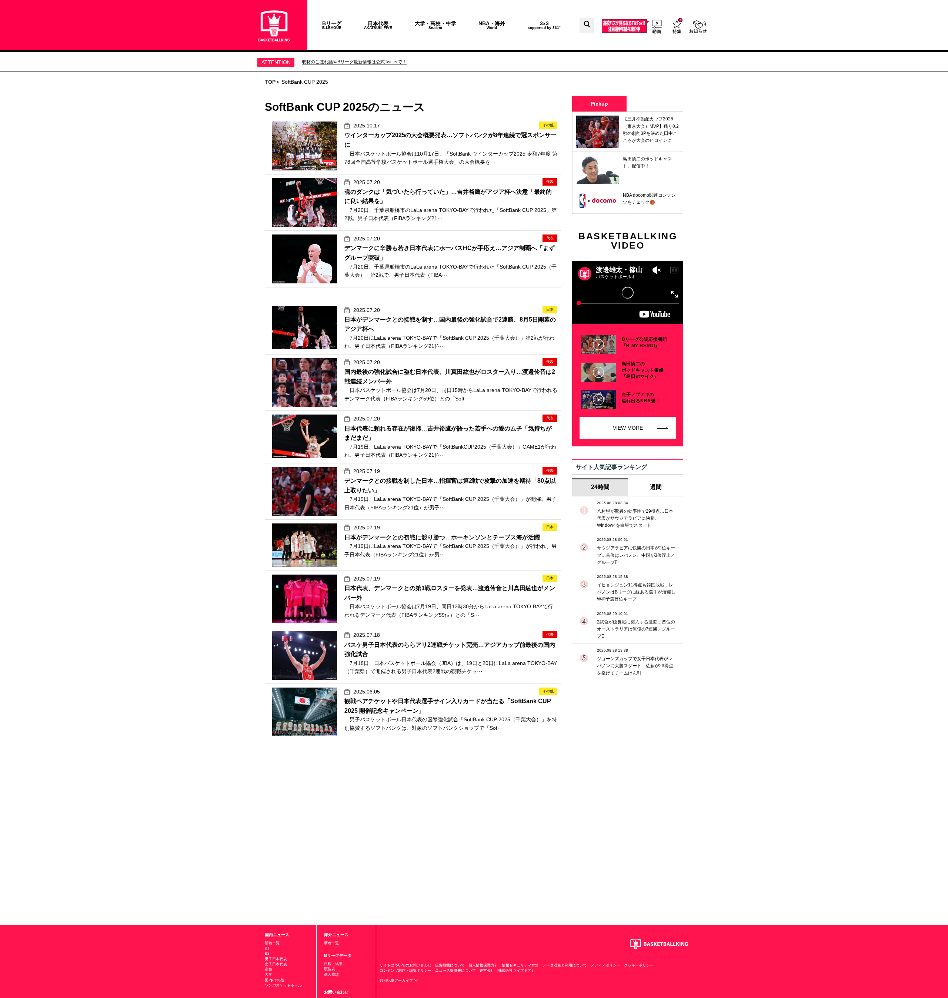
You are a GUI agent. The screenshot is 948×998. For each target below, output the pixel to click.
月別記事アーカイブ (397, 980)
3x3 (544, 25)
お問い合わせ (336, 992)
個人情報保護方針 (483, 965)
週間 (656, 487)
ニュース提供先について (455, 970)
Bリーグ (331, 25)
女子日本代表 (276, 964)
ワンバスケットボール (283, 985)
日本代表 (378, 25)
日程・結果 (333, 964)
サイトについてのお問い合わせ (405, 965)
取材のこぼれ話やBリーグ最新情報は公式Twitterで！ (354, 61)
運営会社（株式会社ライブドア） (507, 970)
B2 (267, 953)
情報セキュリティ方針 (520, 965)
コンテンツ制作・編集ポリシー (405, 970)
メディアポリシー (605, 965)
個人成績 (331, 974)
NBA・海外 (491, 25)
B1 (267, 948)
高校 (268, 969)
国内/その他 (274, 980)
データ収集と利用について (565, 965)
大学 (268, 974)
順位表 (329, 969)
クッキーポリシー (639, 965)
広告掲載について (450, 965)
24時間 (600, 487)
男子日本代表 (276, 959)
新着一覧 (272, 943)
